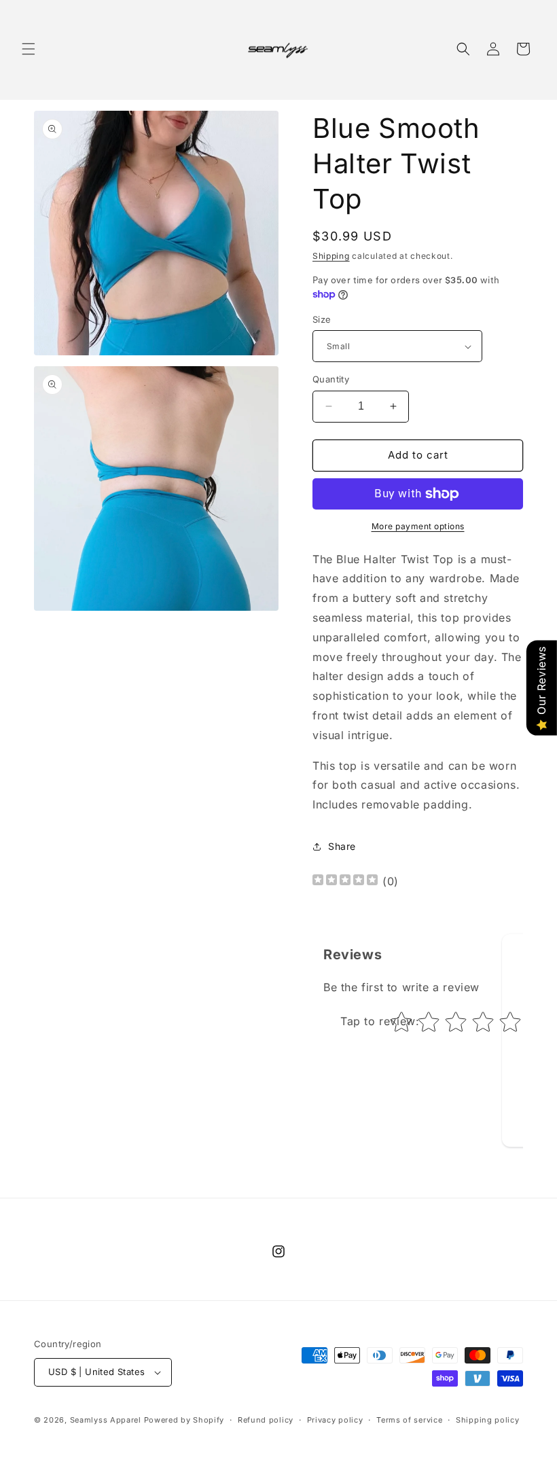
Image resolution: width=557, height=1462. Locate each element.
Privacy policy (335, 1420)
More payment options (418, 526)
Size (321, 319)
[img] (345, 881)
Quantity (330, 379)
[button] (28, 49)
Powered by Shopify (184, 1420)
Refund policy (265, 1420)
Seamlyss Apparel (105, 1420)
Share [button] (342, 846)
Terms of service (409, 1420)
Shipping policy (488, 1420)
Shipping (331, 256)
